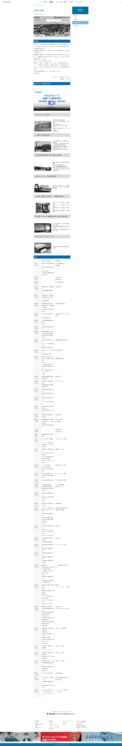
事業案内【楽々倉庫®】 (51, 2)
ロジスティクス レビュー (71, 2)
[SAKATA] (7, 2)
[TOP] (61, 706)
